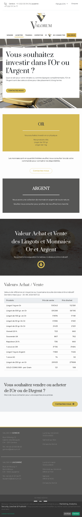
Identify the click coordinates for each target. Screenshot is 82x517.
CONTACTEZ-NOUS (15, 91)
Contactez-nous (41, 171)
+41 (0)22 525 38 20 (23, 4)
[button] (46, 35)
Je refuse (67, 514)
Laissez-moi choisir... (8, 514)
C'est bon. (75, 514)
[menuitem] (10, 35)
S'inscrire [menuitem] (74, 4)
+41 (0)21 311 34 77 (11, 6)
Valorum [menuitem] (71, 35)
